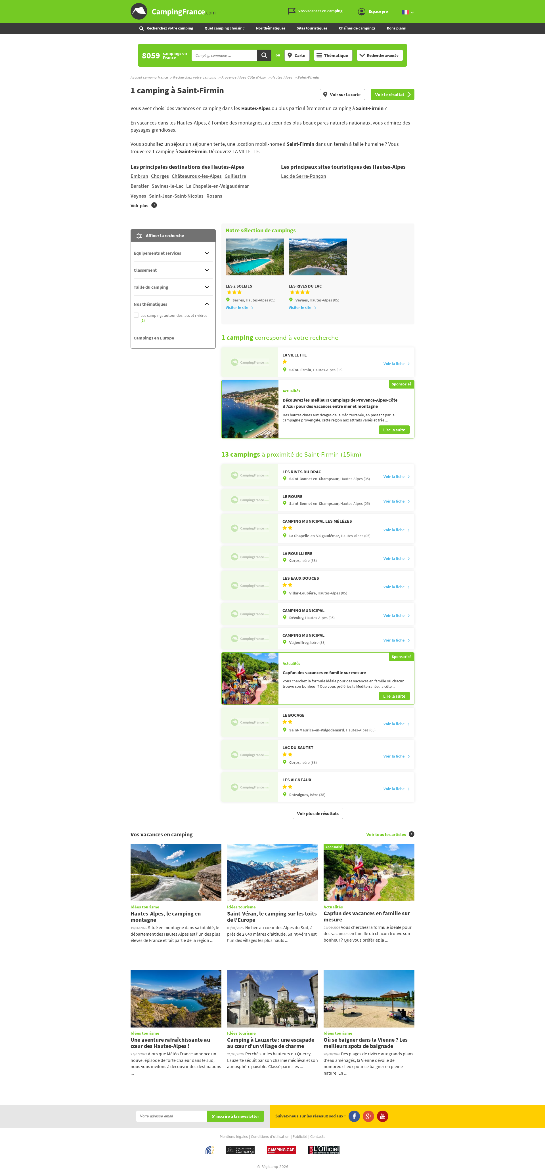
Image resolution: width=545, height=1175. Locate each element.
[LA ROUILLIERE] (249, 557)
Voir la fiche (393, 363)
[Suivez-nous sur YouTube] (382, 1116)
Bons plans (396, 28)
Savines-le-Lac (167, 186)
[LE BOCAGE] (249, 722)
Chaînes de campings (357, 28)
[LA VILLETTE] (249, 362)
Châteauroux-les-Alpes (197, 176)
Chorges (160, 176)
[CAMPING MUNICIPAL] (249, 614)
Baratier (140, 186)
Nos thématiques (270, 28)
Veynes (138, 196)
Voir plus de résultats (318, 813)
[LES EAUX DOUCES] (249, 585)
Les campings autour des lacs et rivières (174, 318)
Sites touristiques (312, 28)
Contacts (317, 1137)
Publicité (300, 1137)
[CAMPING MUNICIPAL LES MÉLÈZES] (249, 528)
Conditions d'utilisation (270, 1137)
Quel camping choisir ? (224, 28)
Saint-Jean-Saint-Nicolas (176, 196)
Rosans (214, 196)
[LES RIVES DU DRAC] (249, 475)
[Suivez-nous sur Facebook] (354, 1116)
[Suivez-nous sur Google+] (368, 1116)
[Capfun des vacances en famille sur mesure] (250, 678)
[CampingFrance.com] (272, 11)
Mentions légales (234, 1137)
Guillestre (235, 176)
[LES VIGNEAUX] (249, 787)
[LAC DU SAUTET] (249, 754)
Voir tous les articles (386, 834)
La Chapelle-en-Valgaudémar (217, 186)
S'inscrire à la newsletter (235, 1116)
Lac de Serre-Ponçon (303, 176)
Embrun (139, 176)
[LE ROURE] (249, 500)
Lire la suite (394, 430)
